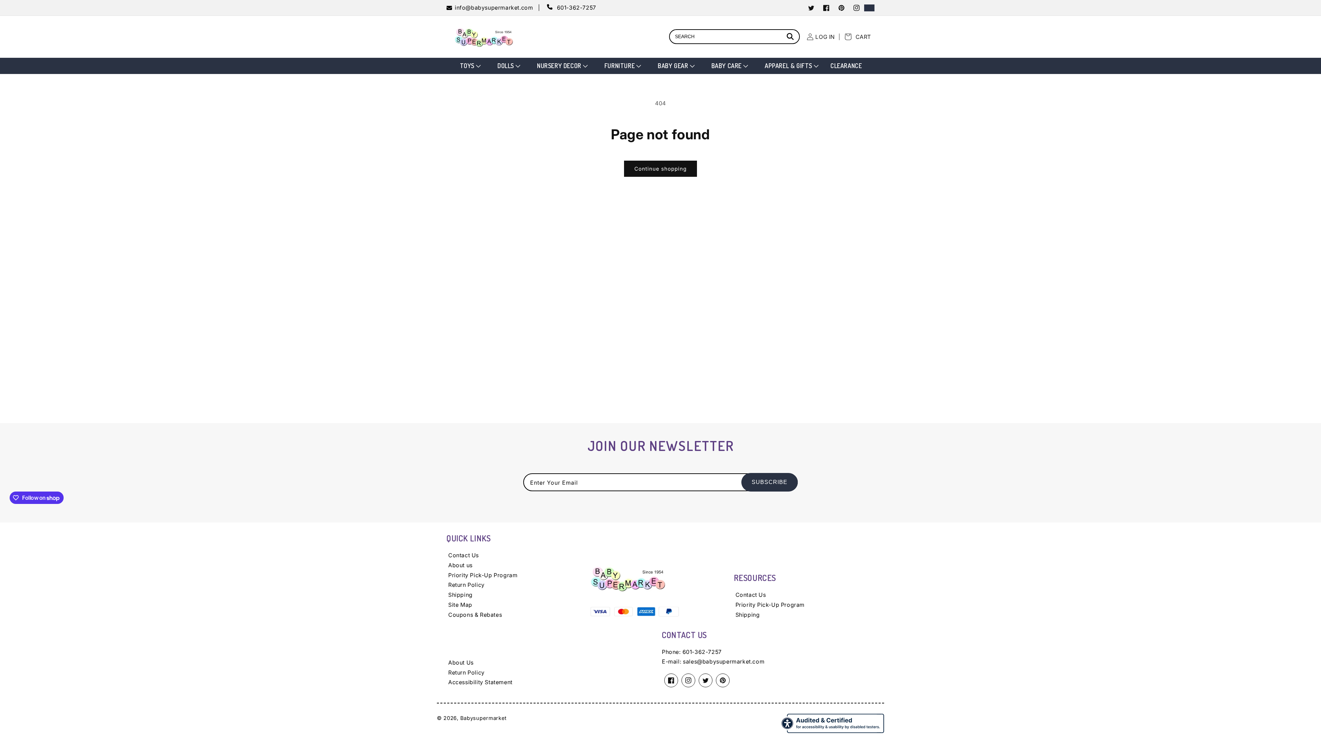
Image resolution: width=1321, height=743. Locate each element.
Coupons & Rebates (475, 614)
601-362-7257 (702, 651)
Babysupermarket (483, 718)
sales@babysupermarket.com (723, 661)
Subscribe (769, 482)
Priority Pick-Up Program (482, 575)
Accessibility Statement (480, 682)
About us (460, 565)
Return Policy (466, 584)
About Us (461, 662)
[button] (470, 66)
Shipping (460, 594)
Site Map (460, 604)
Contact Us (463, 555)
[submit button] (791, 37)
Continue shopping (660, 168)
